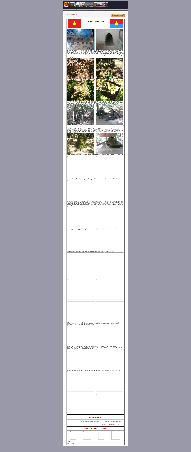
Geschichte (71, 9)
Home (67, 9)
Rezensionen (89, 9)
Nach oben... (69, 441)
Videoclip (105, 56)
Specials (84, 9)
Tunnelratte (114, 347)
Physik (75, 9)
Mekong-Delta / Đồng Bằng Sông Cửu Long (109, 424)
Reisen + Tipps (79, 9)
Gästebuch (93, 9)
